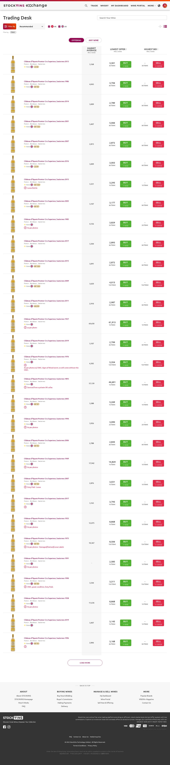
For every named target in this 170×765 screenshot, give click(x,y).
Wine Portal (138, 5)
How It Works (23, 703)
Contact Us (146, 703)
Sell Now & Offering (105, 703)
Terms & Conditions (79, 746)
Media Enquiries (95, 737)
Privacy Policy (92, 746)
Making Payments (65, 703)
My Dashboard (105, 696)
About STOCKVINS (23, 696)
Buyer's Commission (64, 699)
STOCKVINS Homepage (24, 699)
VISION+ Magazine (146, 699)
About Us (85, 737)
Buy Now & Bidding (64, 696)
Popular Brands (146, 696)
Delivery (64, 706)
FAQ (23, 706)
